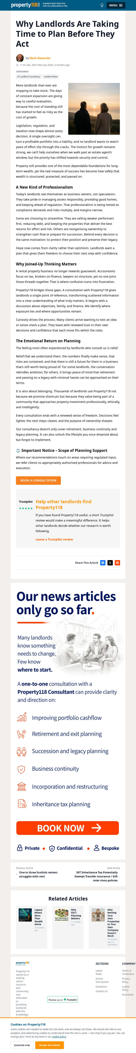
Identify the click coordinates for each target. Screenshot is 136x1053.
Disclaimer (128, 994)
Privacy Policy (126, 980)
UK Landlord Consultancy (28, 76)
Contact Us (102, 991)
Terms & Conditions (128, 972)
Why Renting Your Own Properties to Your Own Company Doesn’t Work (112, 922)
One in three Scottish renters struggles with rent (38, 874)
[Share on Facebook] (102, 562)
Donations (101, 986)
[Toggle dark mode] (102, 5)
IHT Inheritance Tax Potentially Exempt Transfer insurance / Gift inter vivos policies (96, 876)
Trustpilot (26, 501)
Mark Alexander (40, 58)
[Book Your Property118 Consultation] (68, 721)
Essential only (22, 1045)
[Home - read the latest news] (55, 5)
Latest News (99, 972)
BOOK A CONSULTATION (38, 480)
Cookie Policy (125, 988)
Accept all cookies (49, 1045)
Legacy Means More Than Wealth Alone (38, 917)
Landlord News (51, 76)
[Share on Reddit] (117, 562)
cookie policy (59, 1036)
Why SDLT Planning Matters (76, 914)
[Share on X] (110, 562)
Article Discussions (102, 980)
